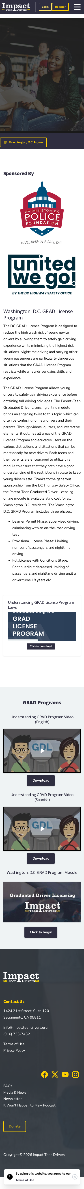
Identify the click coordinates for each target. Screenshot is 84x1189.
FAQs (7, 1085)
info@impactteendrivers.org (25, 1027)
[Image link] (42, 902)
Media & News (14, 1092)
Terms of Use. (25, 1180)
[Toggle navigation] (77, 7)
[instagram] (75, 1074)
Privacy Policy (14, 1050)
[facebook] (44, 1074)
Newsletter (12, 1098)
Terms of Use (14, 1044)
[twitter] (55, 1074)
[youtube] (65, 1074)
